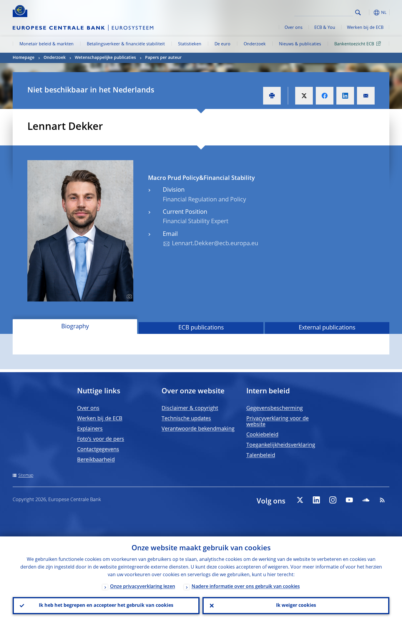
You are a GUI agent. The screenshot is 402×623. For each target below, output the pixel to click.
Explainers (90, 429)
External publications (327, 328)
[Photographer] (128, 296)
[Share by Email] (366, 96)
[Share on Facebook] (324, 96)
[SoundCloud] (366, 500)
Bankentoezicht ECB (354, 44)
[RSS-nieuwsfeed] (382, 500)
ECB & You (324, 28)
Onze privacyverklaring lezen (142, 586)
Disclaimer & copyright (190, 408)
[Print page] (272, 96)
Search (358, 12)
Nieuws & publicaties (300, 44)
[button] (368, 12)
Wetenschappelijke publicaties (105, 58)
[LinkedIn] (316, 500)
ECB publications (201, 328)
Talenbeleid (260, 455)
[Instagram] (333, 500)
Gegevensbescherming (274, 408)
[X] (300, 500)
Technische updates (186, 418)
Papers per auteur (163, 58)
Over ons (294, 28)
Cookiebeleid (262, 435)
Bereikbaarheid (96, 460)
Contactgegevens (98, 449)
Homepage (23, 58)
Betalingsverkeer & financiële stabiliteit (126, 44)
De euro (222, 44)
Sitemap (25, 475)
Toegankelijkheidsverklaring (280, 445)
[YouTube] (349, 500)
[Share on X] (304, 96)
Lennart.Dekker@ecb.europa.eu (215, 244)
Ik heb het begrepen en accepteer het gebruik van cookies (106, 605)
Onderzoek (255, 44)
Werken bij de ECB (365, 28)
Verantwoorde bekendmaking (198, 429)
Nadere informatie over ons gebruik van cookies (246, 586)
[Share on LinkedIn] (345, 96)
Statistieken (189, 44)
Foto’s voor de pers (100, 439)
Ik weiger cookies (296, 605)
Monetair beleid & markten (46, 44)
